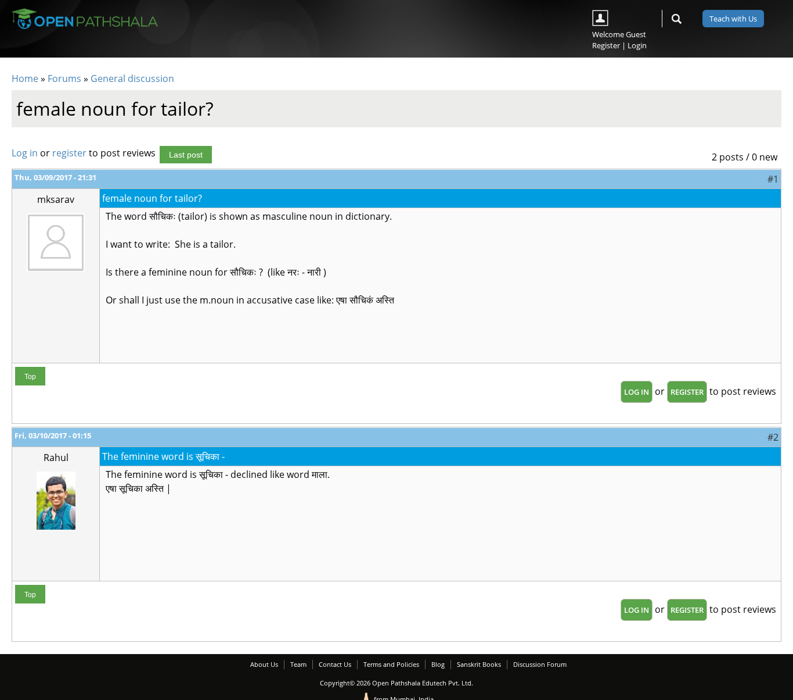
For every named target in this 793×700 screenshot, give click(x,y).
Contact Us (335, 664)
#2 (772, 437)
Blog (438, 664)
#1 (772, 179)
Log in (25, 153)
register (69, 153)
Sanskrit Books (479, 664)
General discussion (132, 78)
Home (25, 78)
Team (298, 664)
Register (606, 45)
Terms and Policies (391, 664)
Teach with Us (733, 18)
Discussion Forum (540, 664)
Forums (64, 78)
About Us (264, 664)
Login (637, 45)
